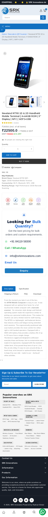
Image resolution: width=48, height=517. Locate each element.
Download (37, 294)
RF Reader (19, 446)
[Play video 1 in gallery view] (23, 101)
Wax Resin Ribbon (39, 433)
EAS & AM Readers (8, 446)
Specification (24, 289)
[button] (44, 10)
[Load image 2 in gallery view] (36, 101)
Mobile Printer (30, 423)
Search (43, 17)
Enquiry (24, 270)
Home (4, 34)
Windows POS (17, 405)
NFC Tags (14, 419)
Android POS (6, 405)
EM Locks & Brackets (31, 446)
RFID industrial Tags (14, 421)
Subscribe (39, 384)
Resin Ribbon (30, 435)
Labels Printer (40, 420)
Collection (23, 512)
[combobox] (24, 17)
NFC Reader (38, 411)
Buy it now (24, 161)
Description (8, 289)
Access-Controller (36, 448)
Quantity (5, 144)
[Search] (34, 512)
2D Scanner (13, 435)
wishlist (7, 167)
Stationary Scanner (8, 438)
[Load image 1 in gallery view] (11, 101)
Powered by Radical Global (33, 505)
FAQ (26, 294)
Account (13, 512)
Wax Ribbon (28, 433)
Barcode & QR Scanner (17, 34)
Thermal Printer (29, 420)
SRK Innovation (17, 505)
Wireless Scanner (8, 433)
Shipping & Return (11, 294)
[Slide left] (4, 102)
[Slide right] (44, 102)
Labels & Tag (8, 448)
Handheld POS (7, 407)
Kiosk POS (17, 407)
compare (17, 167)
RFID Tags (6, 419)
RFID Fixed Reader (30, 406)
